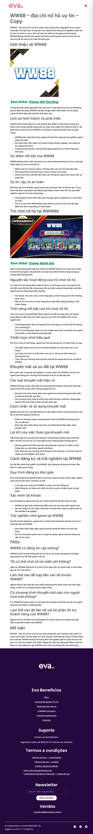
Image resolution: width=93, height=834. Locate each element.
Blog (46, 697)
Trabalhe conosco (47, 711)
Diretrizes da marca (46, 706)
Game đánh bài (41, 263)
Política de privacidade (46, 766)
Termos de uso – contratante (46, 757)
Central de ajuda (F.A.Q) (46, 702)
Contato (46, 720)
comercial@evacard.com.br (47, 812)
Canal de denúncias (46, 715)
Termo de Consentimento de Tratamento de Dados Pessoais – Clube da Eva (46, 772)
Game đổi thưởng (43, 102)
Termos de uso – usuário (46, 762)
